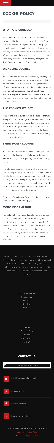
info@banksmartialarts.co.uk (23, 378)
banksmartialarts (18, 403)
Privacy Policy (31, 431)
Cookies (20, 431)
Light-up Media (32, 435)
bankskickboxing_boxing (21, 416)
